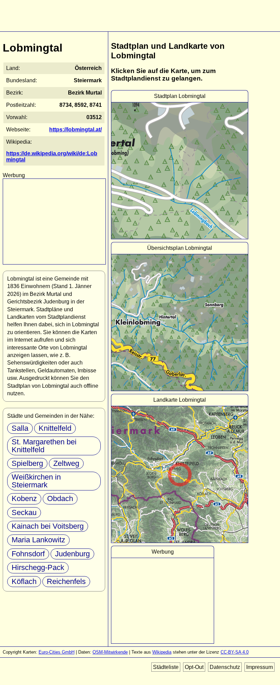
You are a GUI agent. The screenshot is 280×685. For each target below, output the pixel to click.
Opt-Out (194, 667)
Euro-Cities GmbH (56, 652)
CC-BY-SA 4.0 (235, 652)
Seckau (24, 512)
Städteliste (166, 667)
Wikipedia (161, 652)
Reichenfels (66, 581)
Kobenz (24, 498)
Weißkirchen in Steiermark (36, 481)
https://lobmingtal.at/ (75, 129)
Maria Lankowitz (38, 540)
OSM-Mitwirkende (110, 652)
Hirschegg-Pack (38, 567)
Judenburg (72, 554)
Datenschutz (225, 667)
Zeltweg (66, 463)
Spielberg (27, 463)
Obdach (60, 498)
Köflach (24, 581)
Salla (20, 428)
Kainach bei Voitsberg (48, 526)
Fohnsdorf (28, 554)
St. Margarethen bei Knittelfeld (44, 446)
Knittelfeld (55, 428)
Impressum (259, 667)
